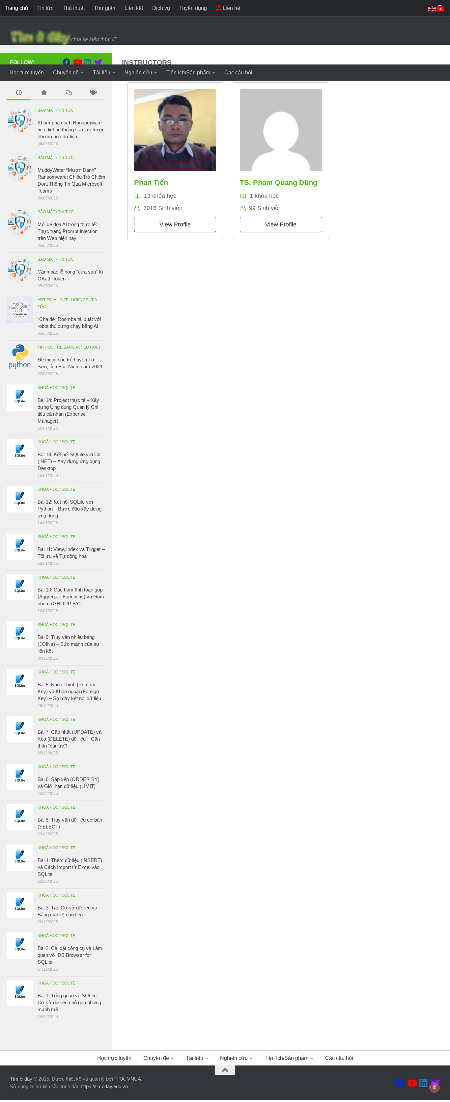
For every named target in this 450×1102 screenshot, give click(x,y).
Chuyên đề (66, 72)
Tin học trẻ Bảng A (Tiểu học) (69, 347)
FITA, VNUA (127, 1079)
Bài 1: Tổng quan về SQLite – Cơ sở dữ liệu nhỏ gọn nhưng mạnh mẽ (69, 1002)
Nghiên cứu (138, 72)
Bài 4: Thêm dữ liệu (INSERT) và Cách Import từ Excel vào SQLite (70, 867)
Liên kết (134, 8)
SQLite (68, 387)
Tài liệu (101, 72)
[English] (432, 9)
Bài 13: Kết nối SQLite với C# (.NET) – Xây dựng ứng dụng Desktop (69, 461)
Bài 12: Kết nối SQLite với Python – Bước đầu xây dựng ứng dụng (69, 508)
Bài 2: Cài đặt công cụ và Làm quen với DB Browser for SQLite (70, 955)
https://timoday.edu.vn (104, 1086)
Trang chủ (16, 8)
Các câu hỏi (238, 72)
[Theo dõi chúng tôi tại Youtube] (77, 62)
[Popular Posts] (43, 93)
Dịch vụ (161, 8)
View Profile (175, 224)
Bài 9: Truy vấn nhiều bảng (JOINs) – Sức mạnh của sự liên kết (68, 644)
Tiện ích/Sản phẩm (188, 72)
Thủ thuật (74, 8)
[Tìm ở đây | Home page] (40, 38)
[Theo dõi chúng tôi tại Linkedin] (88, 62)
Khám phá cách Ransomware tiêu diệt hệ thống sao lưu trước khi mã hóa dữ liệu (71, 129)
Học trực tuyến (27, 72)
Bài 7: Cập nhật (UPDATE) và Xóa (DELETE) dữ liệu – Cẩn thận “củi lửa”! (69, 738)
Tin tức (45, 8)
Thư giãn (104, 8)
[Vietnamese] (440, 9)
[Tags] (93, 93)
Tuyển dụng (193, 8)
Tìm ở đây (21, 1079)
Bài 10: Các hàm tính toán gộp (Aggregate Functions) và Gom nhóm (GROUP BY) (71, 596)
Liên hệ (230, 8)
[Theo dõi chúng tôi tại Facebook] (66, 62)
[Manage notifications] (434, 1087)
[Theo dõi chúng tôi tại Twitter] (98, 62)
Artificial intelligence (63, 300)
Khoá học (48, 387)
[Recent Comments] (68, 93)
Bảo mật (46, 110)
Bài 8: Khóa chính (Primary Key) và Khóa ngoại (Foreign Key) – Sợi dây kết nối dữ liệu (69, 691)
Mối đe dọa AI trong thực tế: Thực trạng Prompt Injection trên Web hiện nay (68, 231)
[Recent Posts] (19, 93)
